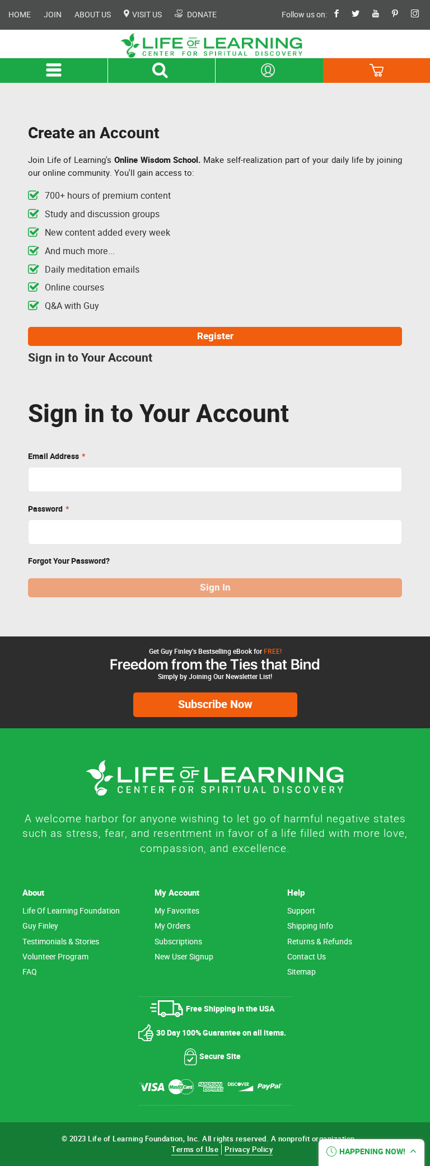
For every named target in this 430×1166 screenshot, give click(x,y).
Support (301, 911)
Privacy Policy (249, 1149)
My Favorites (177, 911)
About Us (92, 15)
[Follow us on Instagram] (420, 14)
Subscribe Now (215, 704)
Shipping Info (310, 926)
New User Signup (184, 957)
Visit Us (146, 14)
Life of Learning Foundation (71, 911)
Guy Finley (40, 926)
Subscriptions (178, 941)
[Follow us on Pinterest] (400, 14)
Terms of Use (194, 1149)
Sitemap (301, 972)
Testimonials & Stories (60, 941)
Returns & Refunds (319, 941)
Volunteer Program (55, 957)
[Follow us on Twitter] (361, 14)
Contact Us (306, 957)
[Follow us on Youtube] (381, 14)
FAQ (29, 972)
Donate (201, 14)
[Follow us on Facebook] (342, 14)
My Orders (172, 926)
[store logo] (215, 45)
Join (53, 15)
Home (19, 15)
